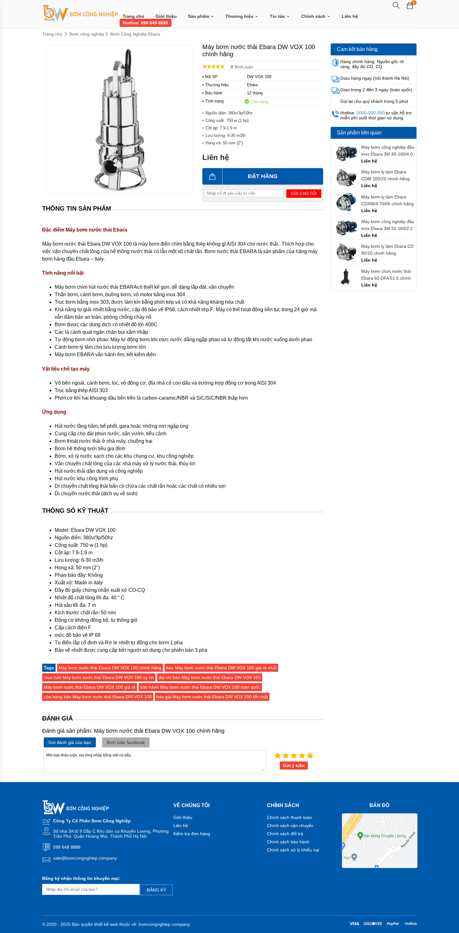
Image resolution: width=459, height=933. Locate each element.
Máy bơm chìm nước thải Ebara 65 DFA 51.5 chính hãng (386, 275)
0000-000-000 (371, 112)
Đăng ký (156, 889)
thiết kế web (106, 924)
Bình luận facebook (126, 742)
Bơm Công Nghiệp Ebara (135, 34)
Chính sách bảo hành (288, 841)
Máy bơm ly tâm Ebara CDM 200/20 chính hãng (385, 175)
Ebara (252, 84)
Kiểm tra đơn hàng (191, 833)
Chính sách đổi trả (285, 833)
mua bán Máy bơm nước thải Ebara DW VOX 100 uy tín (99, 677)
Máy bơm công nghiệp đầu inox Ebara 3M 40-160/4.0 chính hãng (387, 151)
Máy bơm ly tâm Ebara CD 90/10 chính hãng (387, 250)
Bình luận (242, 66)
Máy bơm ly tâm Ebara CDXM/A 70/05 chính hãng (387, 200)
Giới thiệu (166, 16)
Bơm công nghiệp (86, 34)
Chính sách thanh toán (289, 817)
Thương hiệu (240, 16)
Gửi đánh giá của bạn (69, 742)
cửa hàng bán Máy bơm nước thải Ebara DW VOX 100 (98, 696)
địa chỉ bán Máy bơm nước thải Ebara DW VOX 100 (210, 677)
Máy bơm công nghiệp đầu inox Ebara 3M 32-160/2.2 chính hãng (387, 225)
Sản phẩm (199, 16)
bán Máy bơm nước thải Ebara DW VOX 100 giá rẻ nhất (221, 667)
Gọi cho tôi (304, 193)
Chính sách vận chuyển (290, 825)
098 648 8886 (67, 847)
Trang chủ (133, 16)
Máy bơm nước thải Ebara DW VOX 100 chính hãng (110, 667)
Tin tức (278, 16)
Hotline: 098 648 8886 (145, 22)
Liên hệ (350, 16)
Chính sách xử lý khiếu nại (293, 849)
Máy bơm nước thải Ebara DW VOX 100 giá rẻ (90, 687)
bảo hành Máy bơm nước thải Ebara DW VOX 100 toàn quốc (200, 687)
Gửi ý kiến (294, 765)
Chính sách (314, 16)
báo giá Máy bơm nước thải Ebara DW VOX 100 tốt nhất (212, 696)
